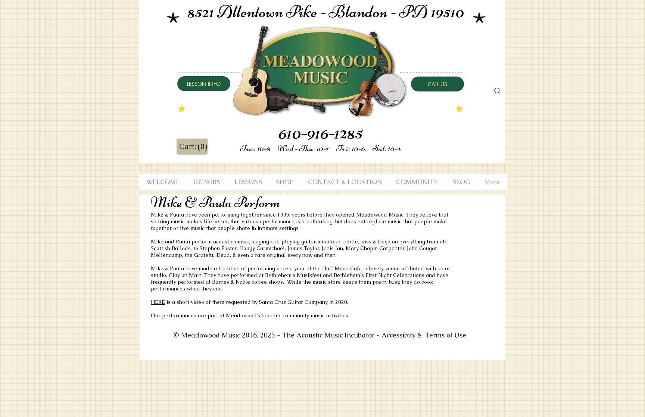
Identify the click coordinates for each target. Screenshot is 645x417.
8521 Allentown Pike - (258, 11)
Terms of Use (445, 335)
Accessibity (398, 335)
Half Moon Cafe (342, 268)
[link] (192, 146)
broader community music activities (305, 315)
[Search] (497, 91)
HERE (158, 302)
